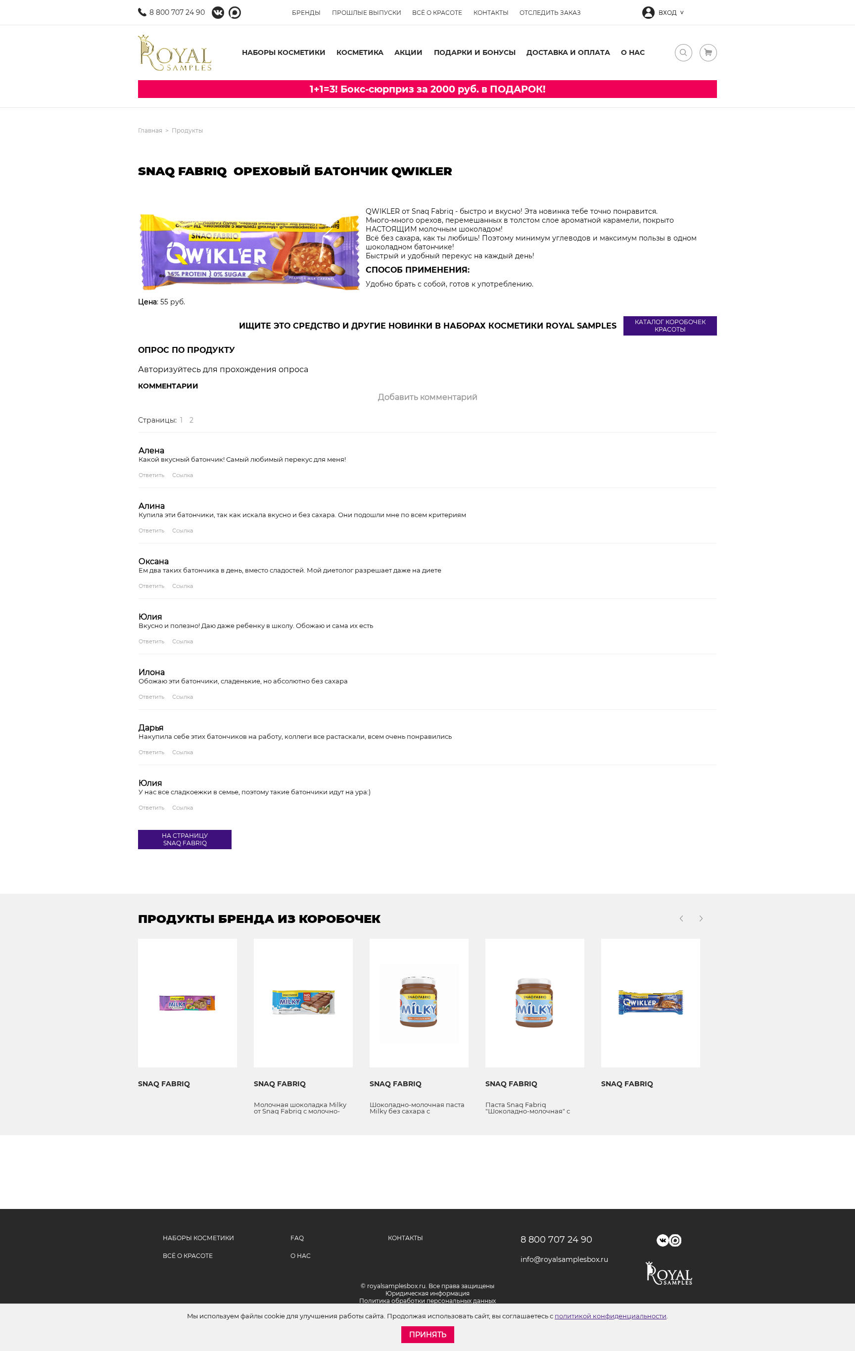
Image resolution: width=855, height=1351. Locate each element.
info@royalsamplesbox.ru (561, 1259)
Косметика (359, 52)
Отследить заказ (550, 12)
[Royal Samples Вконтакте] (218, 12)
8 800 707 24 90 (177, 12)
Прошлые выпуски (366, 12)
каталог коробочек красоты (670, 325)
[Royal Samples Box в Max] (675, 1240)
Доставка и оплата (568, 52)
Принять (427, 1334)
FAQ (297, 1238)
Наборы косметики (284, 52)
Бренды (306, 12)
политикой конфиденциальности (610, 1316)
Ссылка (182, 475)
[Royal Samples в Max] (235, 12)
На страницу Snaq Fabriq (185, 839)
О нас (633, 52)
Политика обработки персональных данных (427, 1300)
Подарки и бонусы (475, 52)
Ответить (151, 475)
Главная (150, 130)
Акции (408, 52)
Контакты (491, 12)
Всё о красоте (437, 12)
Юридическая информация (427, 1293)
